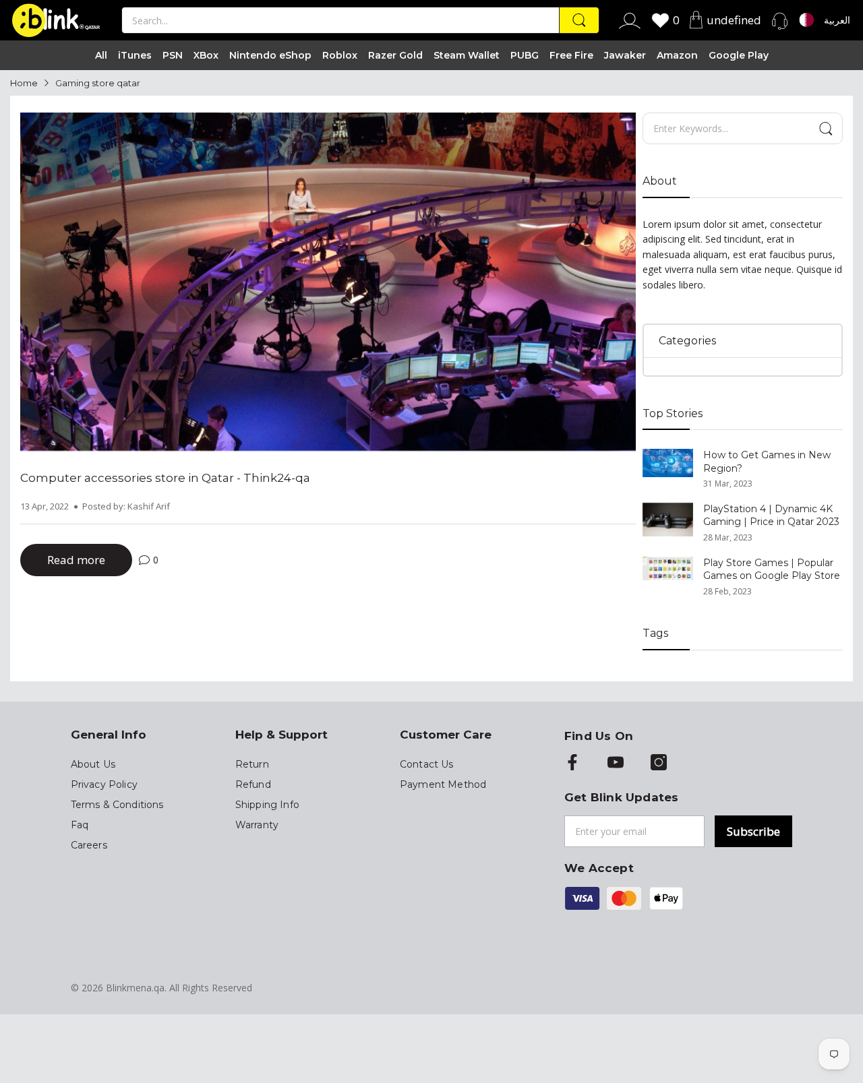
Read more (76, 559)
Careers (89, 845)
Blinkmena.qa (135, 987)
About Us (93, 764)
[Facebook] (572, 763)
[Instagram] (659, 763)
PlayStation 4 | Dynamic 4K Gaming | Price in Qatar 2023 (771, 515)
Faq (80, 825)
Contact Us (427, 764)
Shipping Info (267, 805)
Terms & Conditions (117, 805)
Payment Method (443, 784)
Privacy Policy (104, 784)
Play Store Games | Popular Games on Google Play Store (771, 569)
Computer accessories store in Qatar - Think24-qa (165, 478)
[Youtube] (615, 763)
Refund (253, 784)
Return (252, 764)
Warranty (256, 825)
